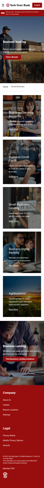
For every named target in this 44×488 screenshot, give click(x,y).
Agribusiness (17, 293)
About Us (7, 400)
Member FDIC (9, 468)
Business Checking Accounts (21, 114)
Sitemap (6, 415)
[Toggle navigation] (3, 5)
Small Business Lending (19, 206)
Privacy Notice (9, 435)
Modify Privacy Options (13, 440)
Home (5, 86)
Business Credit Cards (19, 158)
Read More (13, 129)
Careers (6, 405)
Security (6, 445)
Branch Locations (10, 410)
